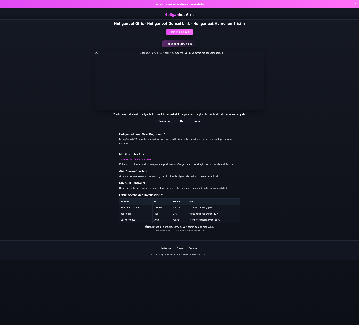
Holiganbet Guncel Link (179, 44)
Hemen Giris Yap (179, 32)
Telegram (194, 121)
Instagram (165, 121)
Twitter (180, 121)
